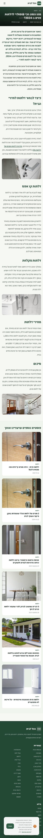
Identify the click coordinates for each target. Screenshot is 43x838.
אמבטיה (38, 753)
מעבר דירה (17, 773)
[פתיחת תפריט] (4, 3)
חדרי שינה (38, 763)
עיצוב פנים (38, 783)
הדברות (38, 760)
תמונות (18, 797)
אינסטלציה (17, 750)
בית (40, 11)
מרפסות (38, 776)
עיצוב (19, 780)
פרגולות (18, 787)
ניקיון (19, 776)
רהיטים (39, 790)
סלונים (39, 780)
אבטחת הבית (37, 750)
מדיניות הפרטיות (26, 832)
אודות (39, 808)
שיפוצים (38, 793)
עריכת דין (38, 787)
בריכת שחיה (37, 756)
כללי (19, 766)
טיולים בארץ (37, 766)
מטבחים (38, 773)
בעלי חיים (18, 753)
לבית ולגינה (37, 770)
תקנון (39, 815)
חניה (19, 763)
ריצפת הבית (17, 790)
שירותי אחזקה (16, 793)
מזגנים (18, 770)
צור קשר (38, 812)
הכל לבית (18, 760)
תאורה (39, 797)
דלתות (35, 11)
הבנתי (10, 826)
